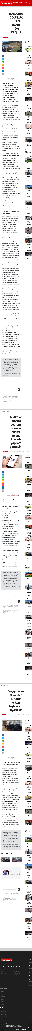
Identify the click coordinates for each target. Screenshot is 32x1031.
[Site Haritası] (17, 966)
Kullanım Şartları (16, 971)
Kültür (2, 994)
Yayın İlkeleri (3, 973)
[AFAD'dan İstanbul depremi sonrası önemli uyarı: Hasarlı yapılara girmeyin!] (12, 461)
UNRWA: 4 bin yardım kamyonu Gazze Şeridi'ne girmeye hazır (29, 187)
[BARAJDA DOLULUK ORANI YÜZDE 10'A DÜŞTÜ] (12, 46)
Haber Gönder (16, 974)
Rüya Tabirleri (4, 1016)
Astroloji (2, 1017)
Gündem (8, 8)
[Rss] (14, 966)
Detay (18, 1029)
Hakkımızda (3, 971)
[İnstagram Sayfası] (7, 966)
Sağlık (8, 685)
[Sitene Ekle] (20, 966)
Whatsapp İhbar (16, 973)
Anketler (3, 1012)
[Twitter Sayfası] (4, 966)
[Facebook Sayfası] (1, 966)
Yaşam (2, 1002)
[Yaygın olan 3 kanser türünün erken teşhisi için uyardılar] (12, 725)
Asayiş (2, 1001)
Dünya (20, 2)
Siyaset (2, 999)
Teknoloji (3, 996)
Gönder (19, 389)
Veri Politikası (4, 974)
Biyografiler (3, 1014)
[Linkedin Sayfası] (12, 966)
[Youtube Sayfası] (9, 966)
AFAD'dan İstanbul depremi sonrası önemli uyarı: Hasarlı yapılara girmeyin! (29, 62)
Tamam (24, 1029)
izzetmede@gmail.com (12, 874)
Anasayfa (3, 8)
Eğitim (2, 1004)
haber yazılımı (3, 1027)
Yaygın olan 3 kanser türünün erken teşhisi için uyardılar (29, 139)
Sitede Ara (3, 1011)
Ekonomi (15, 2)
